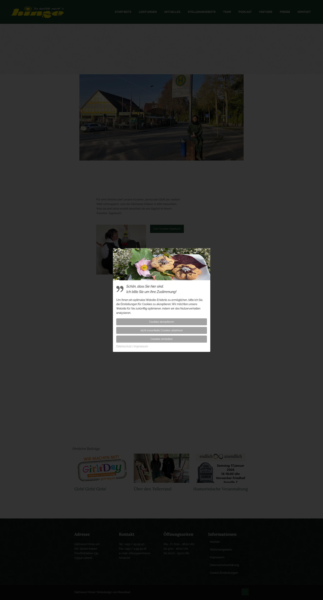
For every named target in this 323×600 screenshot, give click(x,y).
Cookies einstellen (161, 339)
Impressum (141, 346)
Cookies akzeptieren (161, 321)
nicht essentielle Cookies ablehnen (161, 330)
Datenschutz (124, 346)
